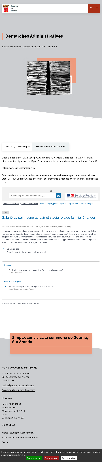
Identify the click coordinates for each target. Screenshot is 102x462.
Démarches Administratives (50, 146)
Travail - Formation (30, 203)
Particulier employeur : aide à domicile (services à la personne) (36, 270)
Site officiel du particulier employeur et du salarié (30, 286)
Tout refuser (51, 458)
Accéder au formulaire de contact (18, 389)
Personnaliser (69, 458)
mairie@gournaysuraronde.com (18, 385)
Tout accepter (34, 458)
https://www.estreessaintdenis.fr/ (18, 167)
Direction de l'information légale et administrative (21, 303)
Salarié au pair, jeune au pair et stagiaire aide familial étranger (66, 203)
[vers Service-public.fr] (81, 196)
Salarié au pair (13, 249)
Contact (6, 442)
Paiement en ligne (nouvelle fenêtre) (20, 437)
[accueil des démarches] (51, 190)
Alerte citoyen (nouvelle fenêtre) (18, 432)
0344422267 (8, 380)
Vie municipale (24, 146)
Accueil (9, 146)
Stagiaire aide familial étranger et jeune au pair (26, 252)
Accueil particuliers (11, 203)
